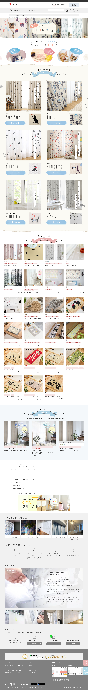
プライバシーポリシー (23, 687)
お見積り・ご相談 (10, 670)
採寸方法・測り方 (10, 667)
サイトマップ (43, 687)
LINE (30, 667)
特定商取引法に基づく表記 (34, 687)
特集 (13, 15)
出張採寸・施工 (32, 670)
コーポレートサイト (9, 687)
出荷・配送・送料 (10, 665)
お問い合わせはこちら (34, 643)
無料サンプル (42, 667)
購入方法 (18, 667)
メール (41, 665)
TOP (10, 15)
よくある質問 (9, 672)
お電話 (30, 665)
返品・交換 (18, 670)
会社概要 (16, 687)
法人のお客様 (32, 672)
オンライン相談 (43, 670)
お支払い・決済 (19, 665)
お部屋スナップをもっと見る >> (77, 539)
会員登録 (18, 672)
